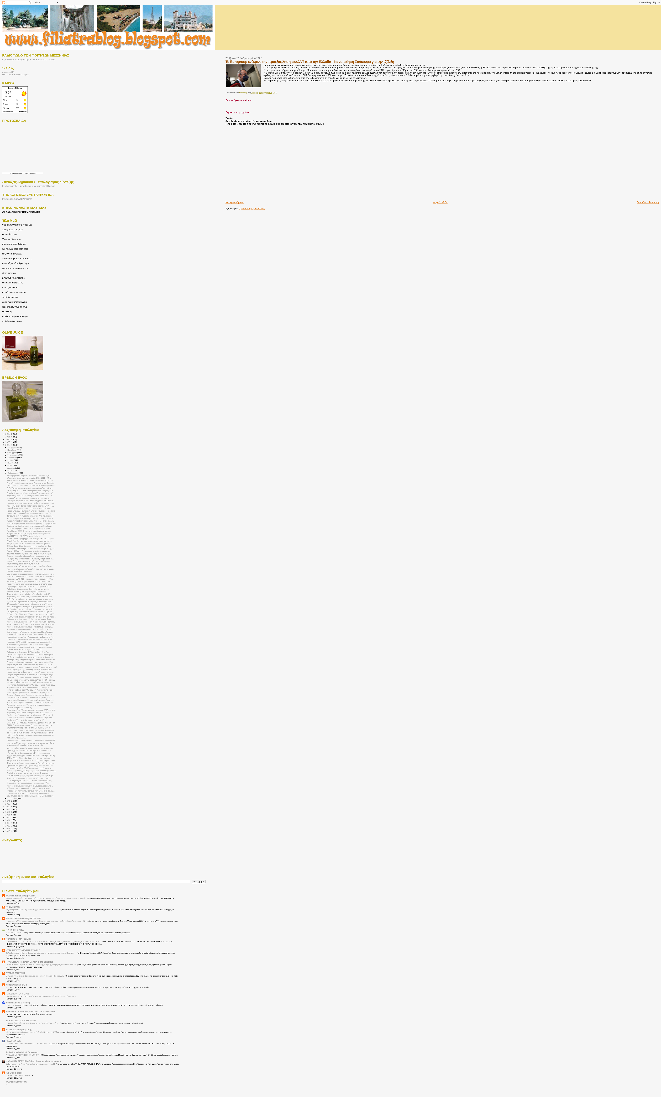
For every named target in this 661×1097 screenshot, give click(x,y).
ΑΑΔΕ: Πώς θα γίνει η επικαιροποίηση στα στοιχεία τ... (29, 541)
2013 (8, 823)
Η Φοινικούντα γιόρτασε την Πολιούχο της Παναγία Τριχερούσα (32, 1023)
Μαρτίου (11, 470)
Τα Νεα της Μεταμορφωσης (19, 1029)
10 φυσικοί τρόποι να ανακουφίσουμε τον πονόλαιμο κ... (30, 604)
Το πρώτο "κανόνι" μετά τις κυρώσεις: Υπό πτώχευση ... (30, 516)
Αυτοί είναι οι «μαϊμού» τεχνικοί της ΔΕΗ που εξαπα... (29, 778)
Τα (11, 173)
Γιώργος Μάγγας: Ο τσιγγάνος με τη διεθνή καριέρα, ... (29, 551)
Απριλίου (11, 468)
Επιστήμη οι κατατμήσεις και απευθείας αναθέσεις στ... (29, 475)
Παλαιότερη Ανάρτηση (648, 202)
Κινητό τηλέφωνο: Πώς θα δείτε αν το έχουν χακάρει (28, 544)
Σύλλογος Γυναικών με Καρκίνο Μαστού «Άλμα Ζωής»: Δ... (31, 549)
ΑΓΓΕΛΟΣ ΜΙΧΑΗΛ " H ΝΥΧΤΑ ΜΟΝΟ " (22, 1055)
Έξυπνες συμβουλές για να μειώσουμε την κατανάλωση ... (31, 576)
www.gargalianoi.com (16, 1082)
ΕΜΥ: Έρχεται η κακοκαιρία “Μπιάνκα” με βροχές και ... (29, 692)
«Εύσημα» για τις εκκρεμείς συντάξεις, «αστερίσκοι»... (29, 788)
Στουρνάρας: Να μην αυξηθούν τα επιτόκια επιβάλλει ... (29, 783)
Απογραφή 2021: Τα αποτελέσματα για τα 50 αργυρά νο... (31, 491)
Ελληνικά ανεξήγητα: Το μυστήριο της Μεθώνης (26, 591)
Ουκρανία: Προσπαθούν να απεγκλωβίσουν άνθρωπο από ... (33, 723)
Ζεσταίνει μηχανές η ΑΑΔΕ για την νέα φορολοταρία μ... (29, 768)
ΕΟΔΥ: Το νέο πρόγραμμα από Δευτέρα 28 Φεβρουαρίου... (31, 539)
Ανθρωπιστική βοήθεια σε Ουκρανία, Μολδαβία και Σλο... (30, 521)
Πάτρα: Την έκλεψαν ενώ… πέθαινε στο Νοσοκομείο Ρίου (31, 485)
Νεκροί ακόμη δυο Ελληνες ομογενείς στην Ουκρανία (29, 508)
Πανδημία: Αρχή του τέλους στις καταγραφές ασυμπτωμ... (30, 501)
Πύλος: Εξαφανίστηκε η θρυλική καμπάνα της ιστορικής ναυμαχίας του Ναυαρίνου (40, 964)
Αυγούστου (12, 458)
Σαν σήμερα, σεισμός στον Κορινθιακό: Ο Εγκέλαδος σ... (30, 796)
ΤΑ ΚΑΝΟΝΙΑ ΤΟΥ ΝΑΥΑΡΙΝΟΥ (21, 1020)
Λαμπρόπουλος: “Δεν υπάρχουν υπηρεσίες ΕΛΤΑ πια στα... (31, 710)
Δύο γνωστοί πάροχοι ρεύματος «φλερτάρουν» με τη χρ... (30, 776)
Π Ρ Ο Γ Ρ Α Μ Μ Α (14, 1005)
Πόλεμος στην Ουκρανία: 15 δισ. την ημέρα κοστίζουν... (30, 619)
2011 (8, 828)
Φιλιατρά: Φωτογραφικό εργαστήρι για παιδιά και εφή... (29, 561)
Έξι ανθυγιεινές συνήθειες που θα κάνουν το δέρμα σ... (30, 645)
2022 (8, 445)
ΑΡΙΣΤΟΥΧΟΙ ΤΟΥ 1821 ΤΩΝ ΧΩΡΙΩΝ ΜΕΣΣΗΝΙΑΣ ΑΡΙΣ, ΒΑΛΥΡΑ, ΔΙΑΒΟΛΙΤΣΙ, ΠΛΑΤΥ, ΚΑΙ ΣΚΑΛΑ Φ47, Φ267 (53, 942)
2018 (8, 809)
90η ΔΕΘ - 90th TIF (14, 933)
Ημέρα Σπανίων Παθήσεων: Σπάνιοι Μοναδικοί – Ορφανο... (31, 511)
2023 (8, 442)
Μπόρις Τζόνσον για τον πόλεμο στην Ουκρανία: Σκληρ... (31, 791)
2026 (8, 434)
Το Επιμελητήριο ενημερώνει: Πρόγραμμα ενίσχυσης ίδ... (30, 609)
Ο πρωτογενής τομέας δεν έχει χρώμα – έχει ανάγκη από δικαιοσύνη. (35, 976)
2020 (8, 804)
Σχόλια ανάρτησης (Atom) (252, 208)
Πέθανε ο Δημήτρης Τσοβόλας (19, 708)
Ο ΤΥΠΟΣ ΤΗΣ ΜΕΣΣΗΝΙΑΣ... (19, 1075)
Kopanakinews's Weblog (18, 1003)
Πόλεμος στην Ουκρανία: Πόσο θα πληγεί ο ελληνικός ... (30, 612)
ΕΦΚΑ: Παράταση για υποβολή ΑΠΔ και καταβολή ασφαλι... (31, 771)
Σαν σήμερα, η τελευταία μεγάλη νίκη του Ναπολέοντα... (30, 632)
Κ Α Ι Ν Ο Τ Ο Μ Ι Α (15, 930)
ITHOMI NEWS (13, 907)
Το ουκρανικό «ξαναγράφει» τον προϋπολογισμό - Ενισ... (31, 733)
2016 (8, 815)
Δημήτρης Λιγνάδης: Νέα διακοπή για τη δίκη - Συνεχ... (29, 728)
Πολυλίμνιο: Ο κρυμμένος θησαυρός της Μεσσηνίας (28, 589)
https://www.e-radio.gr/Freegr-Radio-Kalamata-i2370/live (28, 59)
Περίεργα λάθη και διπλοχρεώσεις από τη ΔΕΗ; (26, 720)
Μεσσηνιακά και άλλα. (16, 985)
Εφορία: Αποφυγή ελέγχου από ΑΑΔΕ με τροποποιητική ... (31, 493)
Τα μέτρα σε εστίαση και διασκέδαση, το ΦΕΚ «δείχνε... (29, 554)
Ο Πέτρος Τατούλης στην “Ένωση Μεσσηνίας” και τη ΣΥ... (31, 614)
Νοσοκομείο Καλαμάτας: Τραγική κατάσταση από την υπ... (31, 622)
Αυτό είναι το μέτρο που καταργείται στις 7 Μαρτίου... (28, 773)
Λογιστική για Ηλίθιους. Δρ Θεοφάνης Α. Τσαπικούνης (28, 910)
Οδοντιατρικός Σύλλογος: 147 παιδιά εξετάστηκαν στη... (30, 781)
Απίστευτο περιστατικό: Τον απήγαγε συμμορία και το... (30, 705)
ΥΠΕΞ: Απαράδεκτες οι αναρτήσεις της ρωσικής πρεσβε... (30, 518)
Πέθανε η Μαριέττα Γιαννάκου (19, 571)
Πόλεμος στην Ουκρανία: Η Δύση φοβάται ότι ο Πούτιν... (30, 652)
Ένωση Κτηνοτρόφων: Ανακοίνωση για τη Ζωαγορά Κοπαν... (32, 523)
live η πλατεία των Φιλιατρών (15, 74)
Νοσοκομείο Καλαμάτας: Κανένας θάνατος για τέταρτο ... (30, 786)
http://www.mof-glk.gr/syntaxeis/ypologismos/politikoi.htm (28, 186)
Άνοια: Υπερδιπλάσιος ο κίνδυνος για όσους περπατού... (30, 718)
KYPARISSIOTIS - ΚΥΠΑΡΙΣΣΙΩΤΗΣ (23, 950)
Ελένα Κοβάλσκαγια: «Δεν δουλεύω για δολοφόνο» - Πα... (31, 735)
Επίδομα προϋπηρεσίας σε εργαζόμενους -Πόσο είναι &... (31, 715)
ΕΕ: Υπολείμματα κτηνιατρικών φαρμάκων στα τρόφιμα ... (30, 607)
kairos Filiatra (15, 88)
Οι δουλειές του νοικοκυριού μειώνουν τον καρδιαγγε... (29, 647)
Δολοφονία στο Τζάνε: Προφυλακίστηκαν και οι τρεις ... (29, 793)
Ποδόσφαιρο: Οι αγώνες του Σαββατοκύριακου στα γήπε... (31, 672)
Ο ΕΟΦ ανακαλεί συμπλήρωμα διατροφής (24, 650)
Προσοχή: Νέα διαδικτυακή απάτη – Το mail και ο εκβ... (29, 750)
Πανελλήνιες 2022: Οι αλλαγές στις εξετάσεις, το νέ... (29, 531)
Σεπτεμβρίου (12, 455)
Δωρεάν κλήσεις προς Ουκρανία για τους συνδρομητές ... (30, 695)
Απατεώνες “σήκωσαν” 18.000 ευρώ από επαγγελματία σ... (32, 655)
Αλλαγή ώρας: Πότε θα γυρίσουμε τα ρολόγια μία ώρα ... (30, 546)
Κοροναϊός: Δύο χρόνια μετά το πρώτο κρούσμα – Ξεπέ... (30, 629)
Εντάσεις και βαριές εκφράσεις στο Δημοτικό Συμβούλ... (29, 526)
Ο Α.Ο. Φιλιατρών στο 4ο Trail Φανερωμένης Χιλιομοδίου (30, 730)
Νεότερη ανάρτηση (234, 202)
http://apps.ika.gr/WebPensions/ (17, 199)
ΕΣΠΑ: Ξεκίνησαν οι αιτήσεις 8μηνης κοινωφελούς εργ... (30, 725)
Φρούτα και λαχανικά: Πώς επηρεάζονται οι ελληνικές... (30, 602)
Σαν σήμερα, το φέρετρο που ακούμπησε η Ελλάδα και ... (30, 574)
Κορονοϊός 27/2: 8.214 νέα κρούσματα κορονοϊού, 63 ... (30, 579)
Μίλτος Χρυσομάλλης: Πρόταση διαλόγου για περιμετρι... (30, 670)
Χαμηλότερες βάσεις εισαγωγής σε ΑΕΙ (23, 564)
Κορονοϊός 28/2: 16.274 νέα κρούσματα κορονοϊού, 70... (30, 496)
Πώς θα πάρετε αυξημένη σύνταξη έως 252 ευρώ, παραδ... (31, 675)
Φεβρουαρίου (13, 473)
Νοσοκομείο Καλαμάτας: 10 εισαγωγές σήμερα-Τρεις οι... (30, 700)
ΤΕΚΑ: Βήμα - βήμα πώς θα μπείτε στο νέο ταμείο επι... (30, 758)
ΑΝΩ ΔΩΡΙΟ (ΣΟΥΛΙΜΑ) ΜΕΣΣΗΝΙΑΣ (23, 918)
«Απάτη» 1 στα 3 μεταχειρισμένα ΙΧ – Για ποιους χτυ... (29, 753)
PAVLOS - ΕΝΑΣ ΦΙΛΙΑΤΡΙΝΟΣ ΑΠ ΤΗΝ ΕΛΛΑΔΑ (27, 1044)
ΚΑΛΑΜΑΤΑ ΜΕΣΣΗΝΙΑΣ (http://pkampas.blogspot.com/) (33, 1061)
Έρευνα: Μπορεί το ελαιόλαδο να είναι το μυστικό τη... (29, 556)
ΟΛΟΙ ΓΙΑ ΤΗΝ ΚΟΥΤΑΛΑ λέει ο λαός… (23, 536)
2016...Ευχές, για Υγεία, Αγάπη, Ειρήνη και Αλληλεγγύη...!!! (30, 1064)
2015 (8, 817)
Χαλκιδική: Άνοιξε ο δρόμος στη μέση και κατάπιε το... (29, 498)
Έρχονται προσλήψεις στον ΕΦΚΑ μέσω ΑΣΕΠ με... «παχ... (31, 755)
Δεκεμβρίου (12, 447)
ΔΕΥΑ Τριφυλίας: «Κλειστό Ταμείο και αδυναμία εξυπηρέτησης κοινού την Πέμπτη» (40, 953)
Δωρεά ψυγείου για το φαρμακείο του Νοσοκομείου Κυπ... (31, 662)
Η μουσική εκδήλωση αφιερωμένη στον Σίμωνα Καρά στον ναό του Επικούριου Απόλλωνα (44, 921)
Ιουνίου (10, 463)
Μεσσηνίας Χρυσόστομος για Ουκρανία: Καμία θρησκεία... (31, 685)
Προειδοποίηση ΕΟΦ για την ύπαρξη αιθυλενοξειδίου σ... (30, 765)
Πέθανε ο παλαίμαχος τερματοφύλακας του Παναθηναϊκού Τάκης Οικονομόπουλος (40, 996)
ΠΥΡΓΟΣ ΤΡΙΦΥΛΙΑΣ (15, 973)
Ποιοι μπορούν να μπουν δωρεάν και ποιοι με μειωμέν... (30, 677)
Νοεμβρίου (12, 450)
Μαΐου (10, 465)
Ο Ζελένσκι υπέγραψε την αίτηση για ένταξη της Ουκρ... (30, 488)
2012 (8, 826)
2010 (8, 831)
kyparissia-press (14, 1073)
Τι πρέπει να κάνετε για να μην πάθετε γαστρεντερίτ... (29, 534)
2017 (8, 812)
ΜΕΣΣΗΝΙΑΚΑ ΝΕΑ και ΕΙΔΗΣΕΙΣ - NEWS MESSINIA (31, 1012)
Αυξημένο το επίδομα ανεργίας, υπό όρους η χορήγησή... (30, 599)
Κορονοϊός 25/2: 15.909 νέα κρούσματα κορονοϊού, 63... (30, 713)
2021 (8, 801)
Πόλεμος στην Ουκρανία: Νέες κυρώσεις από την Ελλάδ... (31, 503)
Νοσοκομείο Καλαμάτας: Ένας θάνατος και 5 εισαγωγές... (30, 569)
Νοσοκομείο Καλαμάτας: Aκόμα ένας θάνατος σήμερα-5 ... (31, 480)
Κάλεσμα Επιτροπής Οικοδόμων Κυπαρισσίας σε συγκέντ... (32, 660)
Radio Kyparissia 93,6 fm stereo (21, 1052)
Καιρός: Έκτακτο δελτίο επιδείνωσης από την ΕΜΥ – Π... (30, 506)
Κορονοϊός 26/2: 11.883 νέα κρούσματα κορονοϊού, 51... (30, 642)
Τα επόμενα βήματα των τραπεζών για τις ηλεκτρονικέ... (30, 528)
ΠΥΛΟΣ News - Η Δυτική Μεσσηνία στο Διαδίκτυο (29, 962)
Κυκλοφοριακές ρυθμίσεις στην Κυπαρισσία (25, 745)
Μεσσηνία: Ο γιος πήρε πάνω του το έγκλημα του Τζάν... (30, 743)
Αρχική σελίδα (440, 202)
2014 (8, 820)
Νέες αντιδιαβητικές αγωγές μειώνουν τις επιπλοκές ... (29, 584)
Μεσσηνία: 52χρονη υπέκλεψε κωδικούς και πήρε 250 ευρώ (32, 667)
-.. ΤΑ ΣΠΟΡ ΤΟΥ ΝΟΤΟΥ (17, 994)
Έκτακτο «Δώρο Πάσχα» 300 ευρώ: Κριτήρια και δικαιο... (30, 682)
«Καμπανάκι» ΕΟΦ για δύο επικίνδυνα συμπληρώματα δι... (31, 760)
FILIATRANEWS (13, 1041)
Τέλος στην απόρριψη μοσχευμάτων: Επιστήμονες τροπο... (31, 763)
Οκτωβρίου (12, 453)
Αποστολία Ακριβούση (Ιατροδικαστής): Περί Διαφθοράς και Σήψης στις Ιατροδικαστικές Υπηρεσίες (46, 898)
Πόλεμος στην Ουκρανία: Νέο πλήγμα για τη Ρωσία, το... (30, 559)
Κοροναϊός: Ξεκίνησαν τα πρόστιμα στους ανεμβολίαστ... (30, 597)
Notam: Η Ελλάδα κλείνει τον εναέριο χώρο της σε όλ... (30, 513)
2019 (8, 806)
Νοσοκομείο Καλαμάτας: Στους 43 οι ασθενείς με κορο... (30, 627)
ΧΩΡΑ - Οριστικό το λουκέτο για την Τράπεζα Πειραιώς (28, 1032)
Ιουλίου (10, 460)
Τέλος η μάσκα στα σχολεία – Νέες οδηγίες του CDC (28, 594)
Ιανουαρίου (12, 798)
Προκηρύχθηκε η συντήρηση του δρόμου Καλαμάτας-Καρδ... (32, 740)
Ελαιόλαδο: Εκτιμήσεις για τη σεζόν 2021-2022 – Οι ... (29, 478)
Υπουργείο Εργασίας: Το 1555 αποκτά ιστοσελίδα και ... (30, 748)
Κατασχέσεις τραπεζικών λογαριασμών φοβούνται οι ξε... (30, 637)
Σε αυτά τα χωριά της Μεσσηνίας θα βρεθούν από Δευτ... (30, 566)
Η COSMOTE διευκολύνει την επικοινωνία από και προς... (31, 617)
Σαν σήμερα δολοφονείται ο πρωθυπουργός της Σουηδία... (31, 483)
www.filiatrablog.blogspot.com (20, 896)
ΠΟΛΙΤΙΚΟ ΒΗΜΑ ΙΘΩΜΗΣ (18, 939)
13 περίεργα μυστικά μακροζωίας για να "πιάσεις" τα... (29, 581)
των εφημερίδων (28, 173)
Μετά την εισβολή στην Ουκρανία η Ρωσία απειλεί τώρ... (30, 690)
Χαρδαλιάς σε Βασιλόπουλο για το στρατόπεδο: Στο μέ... (30, 665)
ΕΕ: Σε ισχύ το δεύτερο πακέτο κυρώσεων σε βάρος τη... (30, 657)
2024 (8, 439)
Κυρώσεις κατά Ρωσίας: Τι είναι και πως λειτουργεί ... (29, 687)
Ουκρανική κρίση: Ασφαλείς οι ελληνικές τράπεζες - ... (29, 697)
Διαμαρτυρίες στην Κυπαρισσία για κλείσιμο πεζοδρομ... (30, 586)
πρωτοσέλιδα (17, 173)
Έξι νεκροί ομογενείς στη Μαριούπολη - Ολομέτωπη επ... (31, 634)
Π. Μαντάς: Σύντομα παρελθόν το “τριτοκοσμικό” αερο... (30, 639)
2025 (8, 437)
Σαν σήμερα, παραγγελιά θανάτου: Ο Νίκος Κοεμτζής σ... (30, 702)
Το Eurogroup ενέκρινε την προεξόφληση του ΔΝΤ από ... (31, 680)
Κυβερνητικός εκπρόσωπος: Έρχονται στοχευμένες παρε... (31, 624)
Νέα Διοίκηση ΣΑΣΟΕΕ (16, 738)
